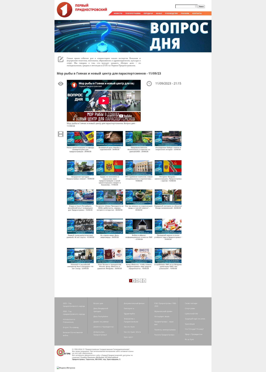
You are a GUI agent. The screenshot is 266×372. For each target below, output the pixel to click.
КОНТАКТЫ (197, 13)
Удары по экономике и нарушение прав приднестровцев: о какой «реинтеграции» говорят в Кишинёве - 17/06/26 (110, 181)
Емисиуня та (129, 308)
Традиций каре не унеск (195, 319)
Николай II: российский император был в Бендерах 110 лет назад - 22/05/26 (80, 266)
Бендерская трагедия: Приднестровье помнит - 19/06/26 (80, 178)
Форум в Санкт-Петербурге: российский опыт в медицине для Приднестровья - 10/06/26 (80, 208)
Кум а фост (128, 337)
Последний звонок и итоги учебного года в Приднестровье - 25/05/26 (168, 237)
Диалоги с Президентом (103, 327)
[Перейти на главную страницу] (82, 16)
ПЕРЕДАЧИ (148, 13)
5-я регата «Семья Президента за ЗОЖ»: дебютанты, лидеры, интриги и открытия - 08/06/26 (109, 208)
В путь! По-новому (71, 327)
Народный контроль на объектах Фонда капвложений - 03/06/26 (168, 207)
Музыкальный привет (163, 311)
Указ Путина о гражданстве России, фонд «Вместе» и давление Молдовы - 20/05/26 (109, 266)
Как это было (129, 327)
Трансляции (190, 324)
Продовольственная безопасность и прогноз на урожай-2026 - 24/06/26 (139, 149)
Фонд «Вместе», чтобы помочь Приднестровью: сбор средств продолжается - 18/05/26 (139, 266)
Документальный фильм (134, 303)
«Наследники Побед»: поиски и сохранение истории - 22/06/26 (168, 148)
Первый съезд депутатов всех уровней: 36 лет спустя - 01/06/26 (80, 236)
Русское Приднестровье (164, 335)
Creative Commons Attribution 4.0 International (99, 357)
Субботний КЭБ (191, 313)
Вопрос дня (98, 303)
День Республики (100, 316)
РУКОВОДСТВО (171, 13)
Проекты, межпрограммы (165, 329)
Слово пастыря (191, 303)
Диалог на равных (101, 321)
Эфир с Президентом (193, 334)
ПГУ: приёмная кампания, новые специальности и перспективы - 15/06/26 (139, 179)
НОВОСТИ (118, 13)
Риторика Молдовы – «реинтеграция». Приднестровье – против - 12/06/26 (168, 179)
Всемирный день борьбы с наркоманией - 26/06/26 (110, 148)
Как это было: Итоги (132, 332)
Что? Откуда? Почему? (194, 329)
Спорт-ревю (190, 308)
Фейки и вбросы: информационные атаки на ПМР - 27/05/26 (138, 237)
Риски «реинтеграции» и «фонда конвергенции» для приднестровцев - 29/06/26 (80, 149)
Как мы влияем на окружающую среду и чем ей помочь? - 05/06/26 (138, 208)
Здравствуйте (129, 313)
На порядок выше (161, 316)
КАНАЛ (159, 13)
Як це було (189, 339)
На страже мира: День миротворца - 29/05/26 (109, 236)
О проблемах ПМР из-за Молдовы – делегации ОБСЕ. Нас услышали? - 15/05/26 (168, 266)
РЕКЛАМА (185, 13)
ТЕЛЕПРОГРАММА (133, 13)
